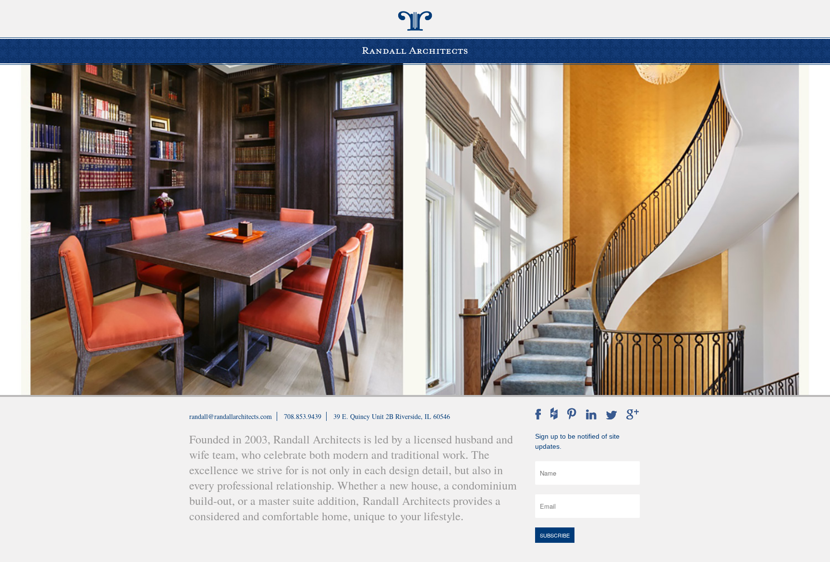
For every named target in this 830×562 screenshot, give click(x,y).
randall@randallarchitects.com (230, 416)
